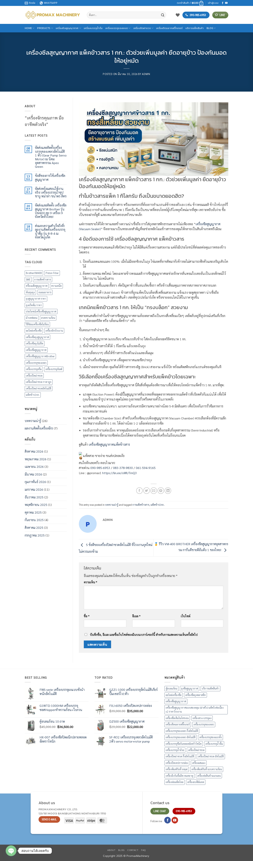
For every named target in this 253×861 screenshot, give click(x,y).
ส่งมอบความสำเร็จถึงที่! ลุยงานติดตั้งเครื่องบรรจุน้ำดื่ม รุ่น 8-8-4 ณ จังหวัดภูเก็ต (50, 231)
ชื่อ (86, 616)
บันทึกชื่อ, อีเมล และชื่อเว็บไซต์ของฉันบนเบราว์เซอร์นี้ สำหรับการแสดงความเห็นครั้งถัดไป (144, 634)
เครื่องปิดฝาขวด (142, 28)
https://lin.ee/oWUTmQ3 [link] (119, 473)
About (111, 850)
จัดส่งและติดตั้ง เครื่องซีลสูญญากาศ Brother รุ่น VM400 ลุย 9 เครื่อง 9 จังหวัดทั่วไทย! (50, 211)
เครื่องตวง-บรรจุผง (202, 718)
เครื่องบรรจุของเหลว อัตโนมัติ (180, 737)
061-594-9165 (146, 468)
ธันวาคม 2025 (34, 497)
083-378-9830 (123, 468)
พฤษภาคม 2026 (35, 459)
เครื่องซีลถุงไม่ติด (34, 343)
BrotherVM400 (34, 273)
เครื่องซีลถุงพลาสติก (195, 695)
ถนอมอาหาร (45, 292)
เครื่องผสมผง (198, 762)
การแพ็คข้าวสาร (42, 279)
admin (146, 74)
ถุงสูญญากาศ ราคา (36, 298)
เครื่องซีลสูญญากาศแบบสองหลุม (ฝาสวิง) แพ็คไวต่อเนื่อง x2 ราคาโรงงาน (195, 709)
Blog (210, 28)
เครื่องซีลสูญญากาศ (67, 28)
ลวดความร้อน (48, 317)
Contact (132, 850)
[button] (190, 3)
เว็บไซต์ (185, 616)
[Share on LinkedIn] (168, 490)
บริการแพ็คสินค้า (194, 28)
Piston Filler (52, 273)
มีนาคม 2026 (33, 474)
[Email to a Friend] (153, 490)
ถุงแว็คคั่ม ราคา (34, 305)
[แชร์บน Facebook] (139, 490)
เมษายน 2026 (34, 466)
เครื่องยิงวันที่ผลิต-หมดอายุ (179, 775)
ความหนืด (56, 285)
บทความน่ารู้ (33, 421)
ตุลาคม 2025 (33, 512)
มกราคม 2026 (34, 489)
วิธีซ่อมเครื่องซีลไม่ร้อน (37, 324)
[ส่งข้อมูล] (162, 15)
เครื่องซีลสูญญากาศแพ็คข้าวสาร (109, 444)
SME (28, 279)
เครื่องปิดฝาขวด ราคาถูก (38, 382)
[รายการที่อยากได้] (178, 15)
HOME (28, 28)
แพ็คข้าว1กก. (33, 394)
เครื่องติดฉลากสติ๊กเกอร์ (169, 28)
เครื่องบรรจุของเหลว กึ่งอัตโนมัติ (182, 731)
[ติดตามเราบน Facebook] (222, 3)
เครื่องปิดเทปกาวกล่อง (177, 762)
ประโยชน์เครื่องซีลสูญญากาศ (41, 311)
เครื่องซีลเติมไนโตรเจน (177, 718)
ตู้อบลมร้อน (171, 688)
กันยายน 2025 (34, 520)
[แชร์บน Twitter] (146, 490)
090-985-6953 (100, 468)
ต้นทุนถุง (30, 292)
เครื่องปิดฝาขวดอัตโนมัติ (38, 388)
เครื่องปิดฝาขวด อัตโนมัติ (211, 756)
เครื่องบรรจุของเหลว (116, 28)
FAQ (143, 850)
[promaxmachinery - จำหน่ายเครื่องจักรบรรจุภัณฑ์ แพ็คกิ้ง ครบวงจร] (53, 15)
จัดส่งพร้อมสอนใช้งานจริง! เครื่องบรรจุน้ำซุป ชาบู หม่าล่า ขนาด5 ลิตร (51, 192)
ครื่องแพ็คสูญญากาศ (36, 285)
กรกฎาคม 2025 (35, 535)
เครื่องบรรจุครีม (34, 369)
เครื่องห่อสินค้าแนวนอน (209, 775)
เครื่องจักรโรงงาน (54, 330)
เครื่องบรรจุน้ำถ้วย (175, 750)
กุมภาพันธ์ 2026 (35, 482)
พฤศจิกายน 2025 (36, 505)
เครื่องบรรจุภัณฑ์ (53, 369)
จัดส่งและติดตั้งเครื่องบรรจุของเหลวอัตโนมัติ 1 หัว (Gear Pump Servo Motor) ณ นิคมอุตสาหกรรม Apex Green (51, 157)
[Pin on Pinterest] (161, 490)
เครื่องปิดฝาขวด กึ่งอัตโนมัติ (180, 756)
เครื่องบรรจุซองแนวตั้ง (210, 737)
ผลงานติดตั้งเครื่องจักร (39, 428)
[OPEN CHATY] (11, 850)
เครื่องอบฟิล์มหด (195, 782)
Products (43, 28)
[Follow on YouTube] (226, 3)
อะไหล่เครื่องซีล (34, 330)
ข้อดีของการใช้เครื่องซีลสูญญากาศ (50, 177)
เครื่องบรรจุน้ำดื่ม (93, 28)
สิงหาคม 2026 (34, 451)
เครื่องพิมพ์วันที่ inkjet (177, 769)
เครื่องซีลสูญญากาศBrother (40, 356)
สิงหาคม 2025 (34, 527)
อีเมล (136, 616)
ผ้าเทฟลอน (31, 317)
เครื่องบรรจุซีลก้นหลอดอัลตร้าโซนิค (184, 743)
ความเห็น (90, 582)
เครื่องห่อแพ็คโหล (174, 782)
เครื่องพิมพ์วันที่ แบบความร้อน (206, 769)
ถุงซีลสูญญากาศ (189, 688)
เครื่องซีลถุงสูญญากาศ (37, 337)
